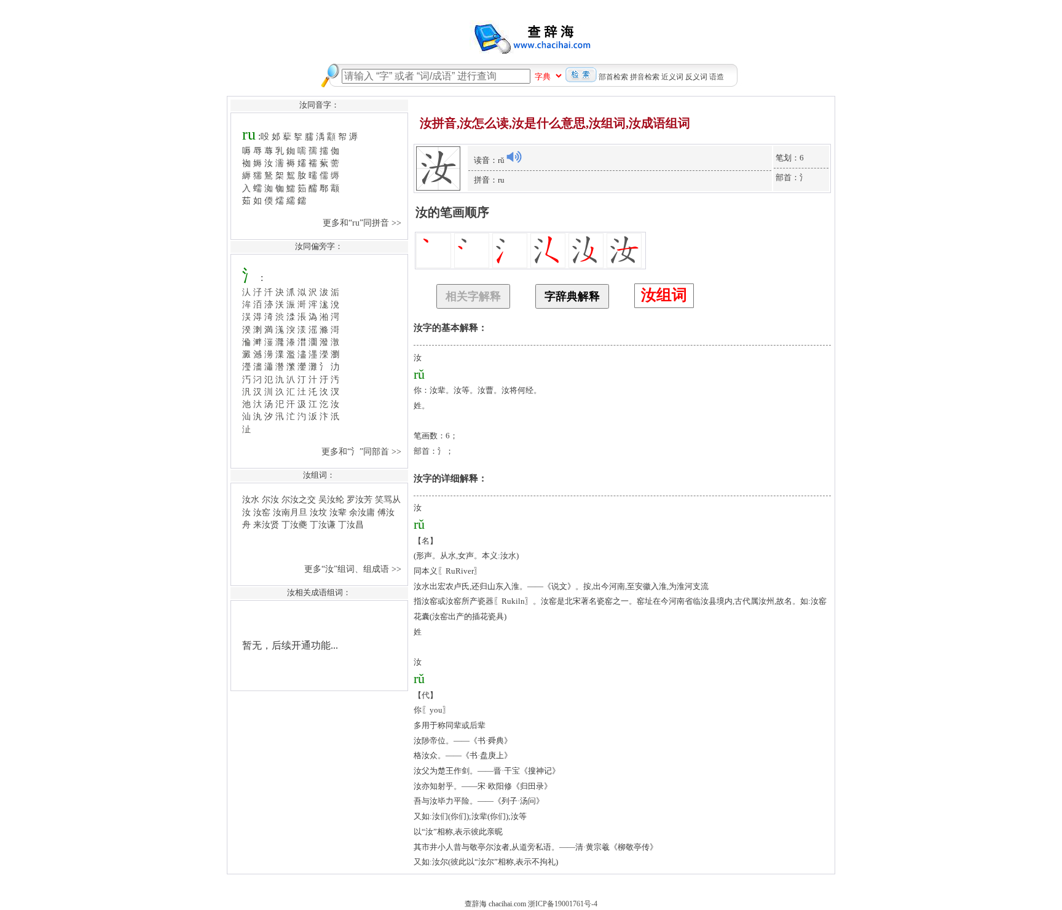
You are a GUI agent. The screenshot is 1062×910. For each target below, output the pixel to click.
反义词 (696, 77)
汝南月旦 (290, 512)
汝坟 (318, 512)
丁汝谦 (323, 524)
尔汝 (270, 499)
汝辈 (338, 512)
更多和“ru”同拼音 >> (363, 223)
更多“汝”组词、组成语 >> (354, 569)
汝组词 (664, 295)
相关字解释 (473, 296)
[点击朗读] (513, 157)
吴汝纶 (331, 499)
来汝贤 (266, 524)
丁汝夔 (294, 524)
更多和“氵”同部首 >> (362, 451)
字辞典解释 (572, 296)
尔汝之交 (298, 499)
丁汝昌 (351, 524)
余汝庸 (362, 512)
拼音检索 (644, 77)
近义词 (672, 77)
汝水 (250, 499)
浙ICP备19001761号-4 (562, 904)
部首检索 (613, 77)
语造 (716, 77)
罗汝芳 (359, 499)
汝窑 (261, 512)
